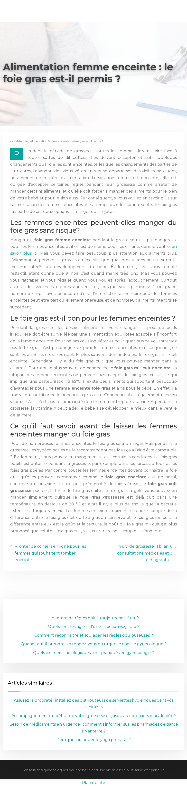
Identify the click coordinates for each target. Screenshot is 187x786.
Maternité (21, 141)
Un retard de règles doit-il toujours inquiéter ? (93, 618)
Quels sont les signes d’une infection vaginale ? (93, 626)
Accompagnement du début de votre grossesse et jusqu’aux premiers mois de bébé (93, 715)
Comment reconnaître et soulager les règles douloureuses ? (93, 635)
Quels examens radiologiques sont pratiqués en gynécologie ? (93, 652)
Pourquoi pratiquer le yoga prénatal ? (93, 739)
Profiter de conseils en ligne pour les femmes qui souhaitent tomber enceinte (50, 553)
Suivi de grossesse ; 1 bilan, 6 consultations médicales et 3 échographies (144, 553)
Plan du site (93, 782)
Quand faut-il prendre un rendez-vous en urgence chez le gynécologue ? (94, 644)
